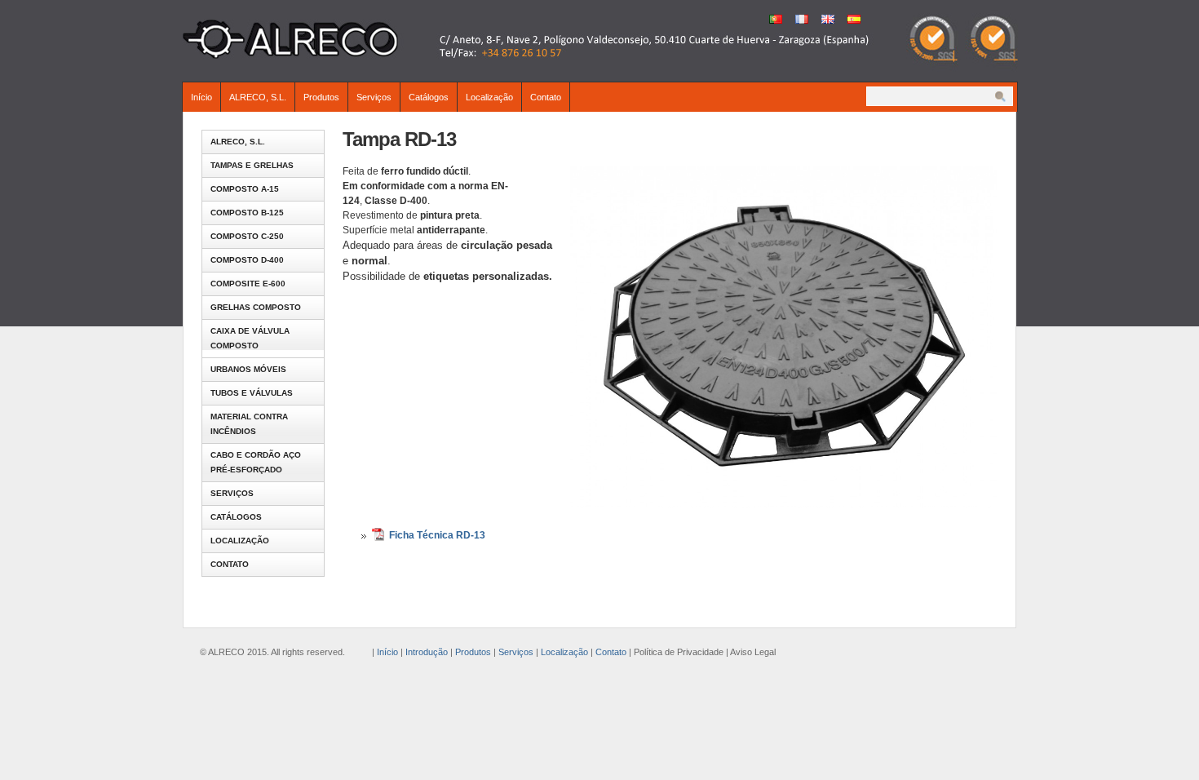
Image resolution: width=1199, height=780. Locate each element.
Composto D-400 (247, 259)
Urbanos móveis (248, 369)
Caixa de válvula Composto (250, 338)
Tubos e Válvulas (251, 392)
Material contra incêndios (249, 424)
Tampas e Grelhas (252, 165)
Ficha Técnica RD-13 (437, 535)
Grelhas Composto (255, 307)
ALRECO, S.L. (257, 97)
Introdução (426, 652)
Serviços (374, 97)
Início (201, 97)
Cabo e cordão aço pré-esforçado (255, 462)
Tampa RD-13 (399, 139)
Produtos (321, 97)
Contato (545, 97)
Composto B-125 (247, 212)
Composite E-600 (247, 283)
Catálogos (429, 97)
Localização (489, 97)
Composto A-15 (244, 188)
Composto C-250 (247, 236)
